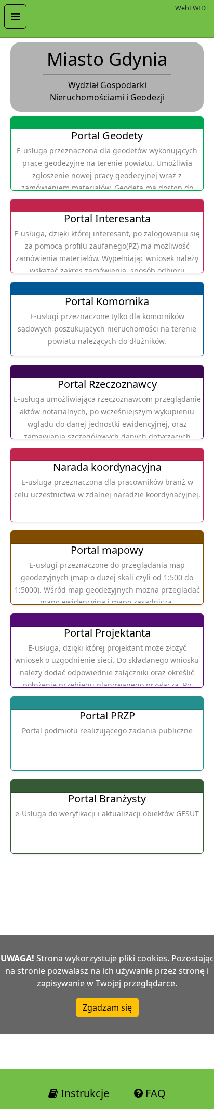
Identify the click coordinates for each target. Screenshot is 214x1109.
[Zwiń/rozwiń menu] (15, 16)
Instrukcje (83, 1093)
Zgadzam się (107, 1007)
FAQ (154, 1093)
